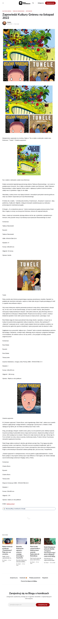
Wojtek (9, 22)
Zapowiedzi (29, 11)
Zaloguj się (41, 3)
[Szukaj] (33, 3)
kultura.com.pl (10, 504)
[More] (3, 3)
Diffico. (35, 581)
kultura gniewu (6, 11)
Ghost (29, 581)
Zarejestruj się (50, 3)
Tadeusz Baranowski (18, 11)
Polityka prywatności (34, 577)
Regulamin (45, 577)
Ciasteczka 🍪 (23, 577)
